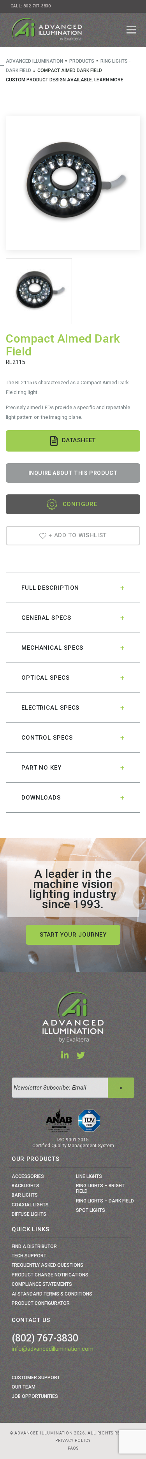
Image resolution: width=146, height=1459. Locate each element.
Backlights (25, 1185)
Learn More (108, 80)
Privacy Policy (73, 1440)
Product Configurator (41, 1303)
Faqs (73, 1448)
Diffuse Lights (29, 1214)
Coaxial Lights (30, 1205)
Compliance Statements (42, 1284)
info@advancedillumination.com (52, 1348)
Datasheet (79, 440)
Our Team (23, 1387)
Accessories (28, 1176)
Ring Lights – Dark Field (105, 1201)
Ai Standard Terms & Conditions (52, 1294)
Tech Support (29, 1256)
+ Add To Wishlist (77, 535)
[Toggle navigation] (131, 30)
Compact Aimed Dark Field (63, 345)
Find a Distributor (34, 1246)
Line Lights (89, 1176)
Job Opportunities (35, 1396)
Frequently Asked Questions (47, 1265)
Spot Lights (90, 1210)
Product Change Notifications (50, 1275)
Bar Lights (25, 1195)
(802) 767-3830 (45, 1338)
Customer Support (36, 1377)
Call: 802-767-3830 (31, 6)
